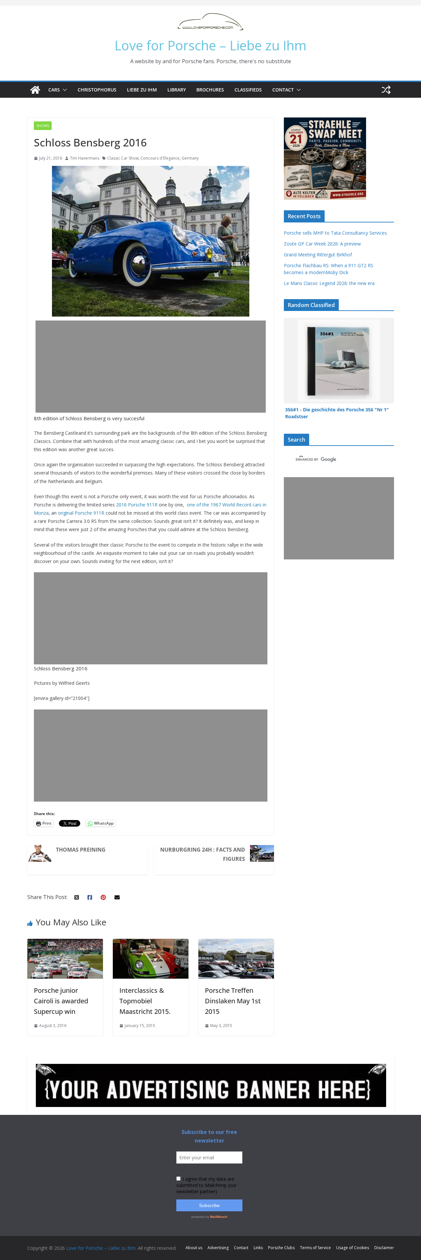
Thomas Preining (81, 849)
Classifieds (248, 90)
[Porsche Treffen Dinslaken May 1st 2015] (236, 943)
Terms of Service (315, 1247)
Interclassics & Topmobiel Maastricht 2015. (144, 1001)
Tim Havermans (84, 158)
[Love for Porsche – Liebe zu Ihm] (35, 90)
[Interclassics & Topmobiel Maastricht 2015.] (150, 943)
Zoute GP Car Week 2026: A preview (322, 244)
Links (258, 1247)
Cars (54, 90)
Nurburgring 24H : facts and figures (202, 854)
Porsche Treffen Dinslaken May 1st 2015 (233, 1001)
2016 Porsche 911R (137, 504)
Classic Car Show (122, 158)
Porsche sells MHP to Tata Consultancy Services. (336, 233)
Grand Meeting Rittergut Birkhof (318, 254)
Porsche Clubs (281, 1247)
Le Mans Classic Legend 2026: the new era (329, 283)
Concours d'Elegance (160, 158)
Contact (283, 90)
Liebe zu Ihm (142, 90)
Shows (43, 125)
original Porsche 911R (81, 513)
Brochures (210, 90)
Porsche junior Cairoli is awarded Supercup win (61, 1001)
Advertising (218, 1247)
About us (194, 1247)
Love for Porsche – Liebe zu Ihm (210, 45)
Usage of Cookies (352, 1247)
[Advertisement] (152, 367)
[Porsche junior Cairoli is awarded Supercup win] (65, 943)
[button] (63, 89)
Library (176, 90)
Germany (190, 158)
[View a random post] (386, 90)
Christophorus (97, 90)
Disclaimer (384, 1247)
